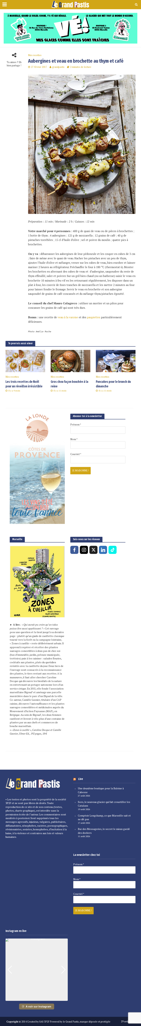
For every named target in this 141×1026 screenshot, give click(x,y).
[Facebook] (74, 550)
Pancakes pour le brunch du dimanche (113, 384)
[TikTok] (113, 550)
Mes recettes (34, 55)
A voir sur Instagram (38, 1006)
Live (80, 779)
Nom (73, 439)
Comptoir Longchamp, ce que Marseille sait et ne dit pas (104, 817)
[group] (37, 970)
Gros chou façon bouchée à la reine (69, 384)
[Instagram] (84, 550)
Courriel (75, 454)
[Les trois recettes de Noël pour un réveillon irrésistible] (25, 361)
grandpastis (58, 67)
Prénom (75, 424)
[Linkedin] (103, 550)
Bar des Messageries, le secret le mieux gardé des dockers (104, 830)
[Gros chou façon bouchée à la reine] (70, 361)
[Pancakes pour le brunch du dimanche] (115, 361)
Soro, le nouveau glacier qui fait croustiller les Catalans (104, 803)
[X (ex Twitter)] (93, 550)
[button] (36, 998)
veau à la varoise (68, 317)
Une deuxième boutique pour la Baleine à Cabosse (101, 790)
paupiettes (93, 317)
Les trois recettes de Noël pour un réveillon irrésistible (24, 384)
